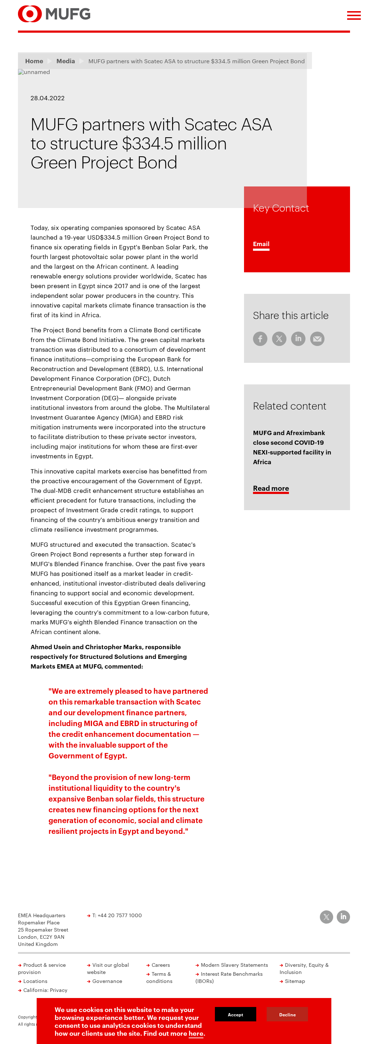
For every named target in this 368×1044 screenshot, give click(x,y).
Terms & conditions (159, 977)
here (196, 1033)
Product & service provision (42, 968)
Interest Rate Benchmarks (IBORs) (229, 977)
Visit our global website (108, 968)
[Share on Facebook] (260, 339)
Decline (287, 1014)
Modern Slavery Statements (234, 964)
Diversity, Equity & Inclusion (304, 968)
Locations (35, 980)
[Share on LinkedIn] (298, 339)
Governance (107, 980)
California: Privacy (45, 989)
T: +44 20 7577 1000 (117, 915)
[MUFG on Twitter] (326, 917)
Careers (161, 964)
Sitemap (295, 980)
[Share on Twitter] (279, 339)
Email (261, 243)
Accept (235, 1014)
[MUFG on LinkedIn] (343, 917)
